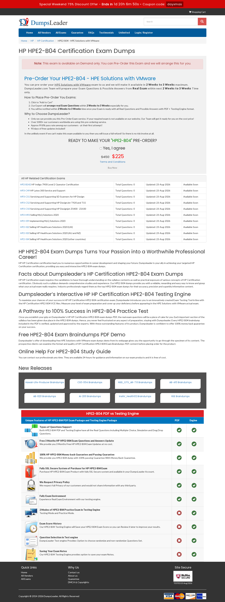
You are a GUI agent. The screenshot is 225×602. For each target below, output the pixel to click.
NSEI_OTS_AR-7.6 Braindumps (135, 382)
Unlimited (124, 32)
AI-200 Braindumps (90, 396)
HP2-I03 (24, 233)
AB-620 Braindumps (44, 396)
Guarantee (77, 32)
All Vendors (44, 32)
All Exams (61, 32)
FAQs (91, 32)
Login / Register (144, 32)
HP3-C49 (25, 190)
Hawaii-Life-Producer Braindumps (44, 382)
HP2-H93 (25, 214)
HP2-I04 (24, 239)
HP (32, 40)
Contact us (74, 572)
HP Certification (45, 40)
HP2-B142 (25, 184)
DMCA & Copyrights (78, 582)
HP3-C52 (25, 202)
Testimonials (106, 32)
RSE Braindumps (180, 396)
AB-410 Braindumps (180, 382)
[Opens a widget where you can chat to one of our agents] (213, 596)
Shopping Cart (198, 12)
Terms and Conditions (112, 161)
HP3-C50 (25, 208)
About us (73, 575)
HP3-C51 (25, 196)
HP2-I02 (24, 227)
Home (29, 32)
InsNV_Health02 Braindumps (135, 396)
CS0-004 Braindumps (89, 382)
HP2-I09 (24, 221)
